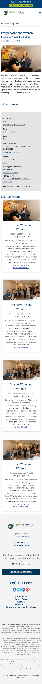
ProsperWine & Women (21, 146)
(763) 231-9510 (24, 186)
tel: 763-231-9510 (21, 543)
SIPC (31, 626)
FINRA (27, 626)
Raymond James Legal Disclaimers (21, 607)
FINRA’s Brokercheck (21, 564)
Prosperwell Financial (10, 173)
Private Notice (21, 596)
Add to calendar (12, 104)
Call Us (22, 2)
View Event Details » (21, 268)
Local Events (7, 146)
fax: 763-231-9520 (21, 545)
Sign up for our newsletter (21, 572)
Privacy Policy (21, 599)
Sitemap (21, 602)
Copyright (8, 675)
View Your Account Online (21, 5)
